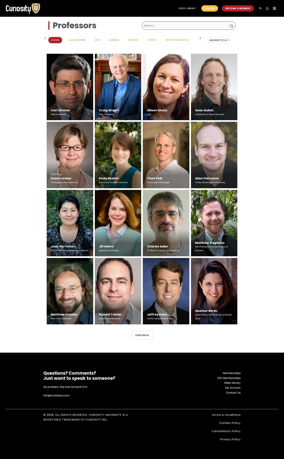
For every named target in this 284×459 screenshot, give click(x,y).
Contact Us (233, 393)
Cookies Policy (230, 423)
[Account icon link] (267, 8)
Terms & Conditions (226, 415)
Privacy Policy (230, 439)
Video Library (232, 383)
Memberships (232, 373)
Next (200, 38)
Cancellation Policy (226, 431)
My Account (233, 388)
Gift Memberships (229, 378)
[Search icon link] (260, 8)
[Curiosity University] (23, 8)
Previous (45, 38)
